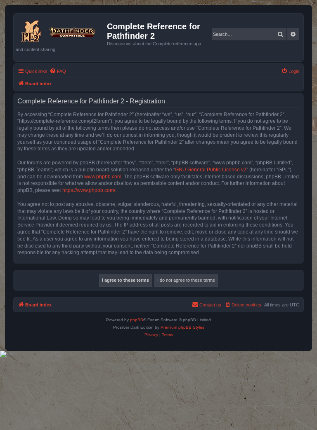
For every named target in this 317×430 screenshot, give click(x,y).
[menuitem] (58, 71)
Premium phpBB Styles (182, 327)
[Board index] (61, 30)
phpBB (136, 320)
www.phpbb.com (102, 177)
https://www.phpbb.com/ (88, 190)
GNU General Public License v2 (210, 170)
